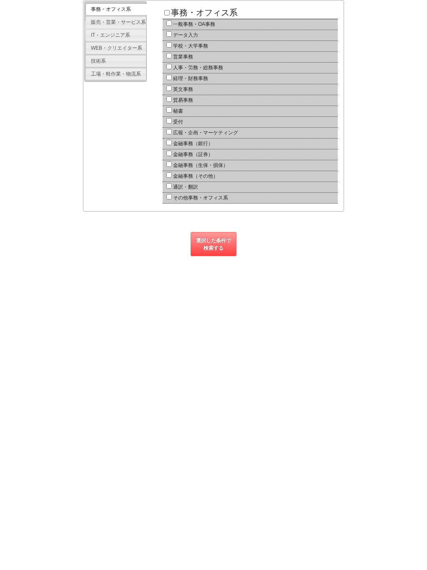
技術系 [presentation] (98, 61)
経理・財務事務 (190, 78)
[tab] (115, 9)
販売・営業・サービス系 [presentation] (118, 22)
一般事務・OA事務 (194, 24)
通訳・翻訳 (185, 187)
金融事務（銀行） (193, 143)
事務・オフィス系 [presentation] (111, 9)
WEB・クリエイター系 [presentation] (116, 48)
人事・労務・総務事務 (198, 68)
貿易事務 (183, 100)
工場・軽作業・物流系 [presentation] (116, 74)
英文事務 (183, 89)
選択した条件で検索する (213, 244)
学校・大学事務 (190, 46)
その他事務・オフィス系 (200, 198)
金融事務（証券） (193, 154)
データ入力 (185, 35)
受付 (178, 122)
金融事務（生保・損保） (200, 165)
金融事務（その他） (195, 176)
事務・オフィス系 (204, 12)
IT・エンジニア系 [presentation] (110, 35)
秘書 (178, 111)
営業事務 (183, 57)
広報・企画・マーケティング (205, 133)
